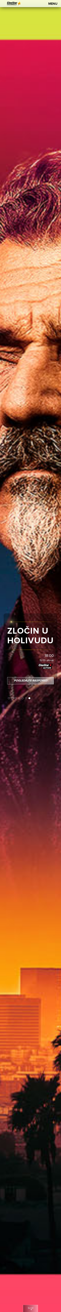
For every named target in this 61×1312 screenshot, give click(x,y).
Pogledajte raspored (30, 680)
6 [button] (26, 698)
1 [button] (9, 698)
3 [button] (16, 698)
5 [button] (23, 698)
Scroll (30, 1308)
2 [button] (12, 698)
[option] (30, 656)
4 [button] (19, 698)
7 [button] (29, 698)
